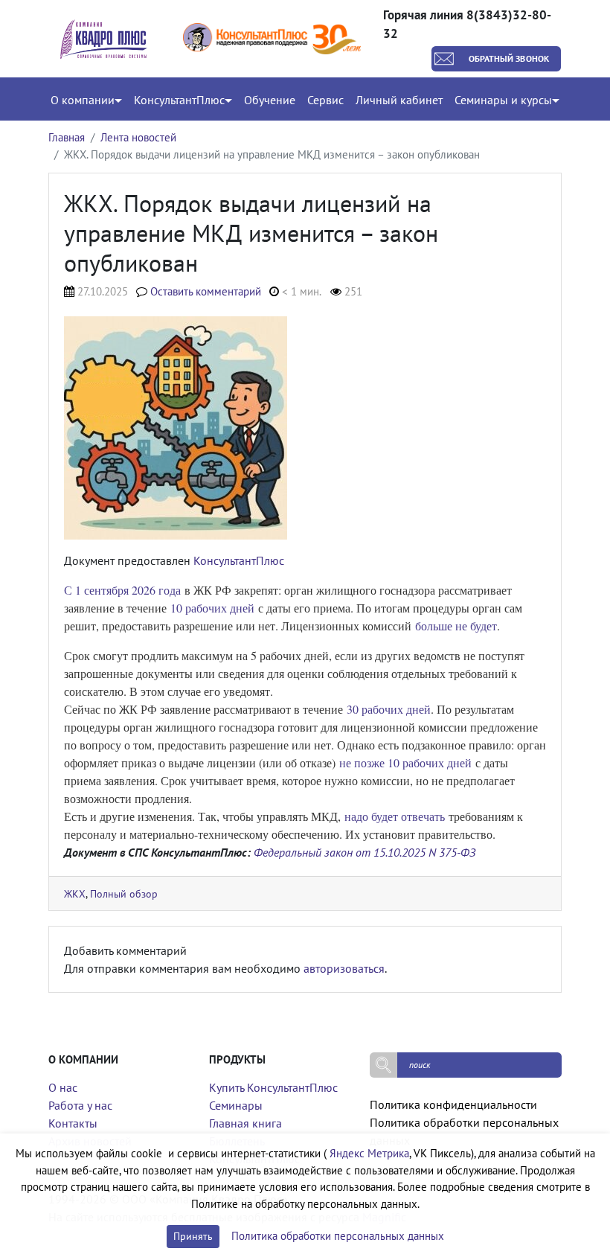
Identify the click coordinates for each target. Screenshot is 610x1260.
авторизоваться (344, 968)
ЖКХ (75, 893)
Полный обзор (124, 893)
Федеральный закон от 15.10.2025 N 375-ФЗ (364, 852)
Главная (66, 137)
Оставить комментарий (205, 291)
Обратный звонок (509, 58)
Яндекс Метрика (369, 1153)
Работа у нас (80, 1105)
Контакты (72, 1123)
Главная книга (245, 1123)
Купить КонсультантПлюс (273, 1087)
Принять (193, 1236)
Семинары (236, 1105)
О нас (62, 1087)
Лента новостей (138, 137)
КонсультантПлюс (238, 560)
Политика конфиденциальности (453, 1104)
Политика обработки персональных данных (337, 1236)
